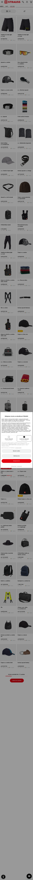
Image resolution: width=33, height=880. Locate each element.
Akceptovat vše (16, 460)
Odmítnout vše (16, 455)
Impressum (19, 466)
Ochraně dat (13, 466)
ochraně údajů (18, 447)
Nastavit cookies (16, 450)
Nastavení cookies (12, 443)
